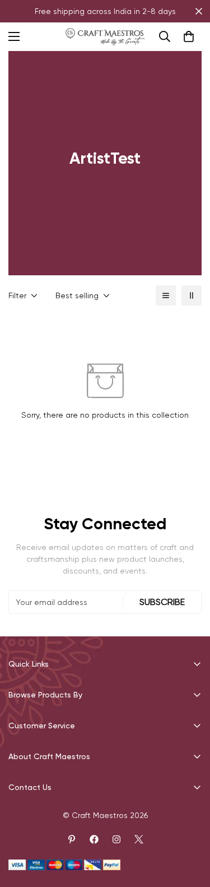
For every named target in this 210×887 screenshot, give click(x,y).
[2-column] (191, 295)
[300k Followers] (94, 839)
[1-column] (166, 295)
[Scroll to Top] (190, 827)
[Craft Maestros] (105, 36)
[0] (189, 36)
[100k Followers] (116, 839)
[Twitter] (138, 839)
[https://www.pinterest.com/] (71, 839)
